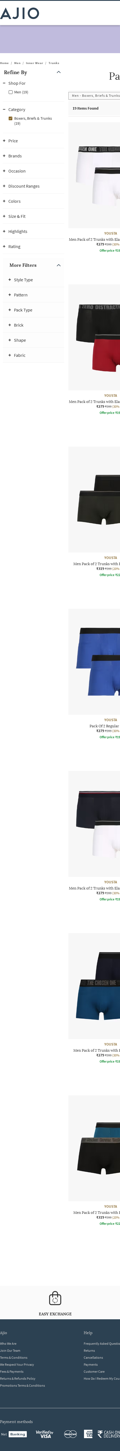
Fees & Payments (11, 1371)
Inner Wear (34, 63)
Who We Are (8, 1343)
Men (17, 63)
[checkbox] (33, 92)
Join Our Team (10, 1350)
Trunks (54, 63)
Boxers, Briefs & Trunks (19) (33, 121)
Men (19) (21, 92)
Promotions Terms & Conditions (22, 1385)
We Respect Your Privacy (17, 1364)
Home (4, 63)
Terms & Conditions (13, 1357)
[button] (33, 72)
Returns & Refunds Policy (17, 1378)
